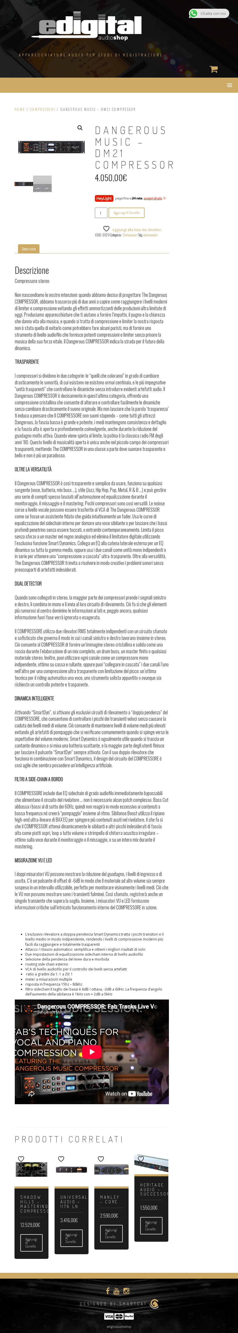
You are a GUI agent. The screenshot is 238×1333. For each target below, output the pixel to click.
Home (20, 109)
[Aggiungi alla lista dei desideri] (21, 1159)
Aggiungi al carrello (126, 212)
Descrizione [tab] (29, 248)
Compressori (42, 109)
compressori (151, 234)
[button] (80, 128)
